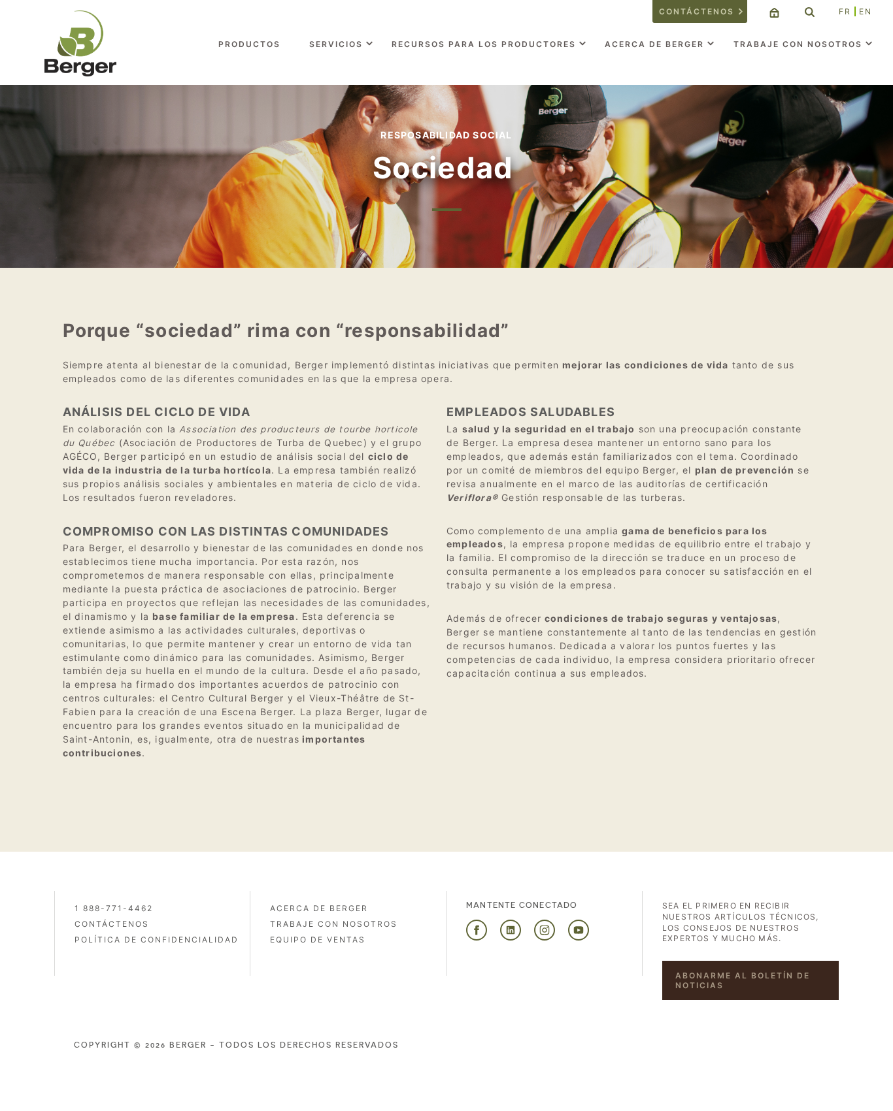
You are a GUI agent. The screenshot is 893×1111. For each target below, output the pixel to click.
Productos (249, 44)
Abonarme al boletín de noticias (742, 980)
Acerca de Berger (654, 44)
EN (865, 11)
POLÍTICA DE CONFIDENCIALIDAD (157, 939)
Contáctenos (696, 11)
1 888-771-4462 (114, 908)
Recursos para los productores (484, 44)
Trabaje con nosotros (797, 44)
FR (845, 11)
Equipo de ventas (317, 939)
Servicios (336, 44)
